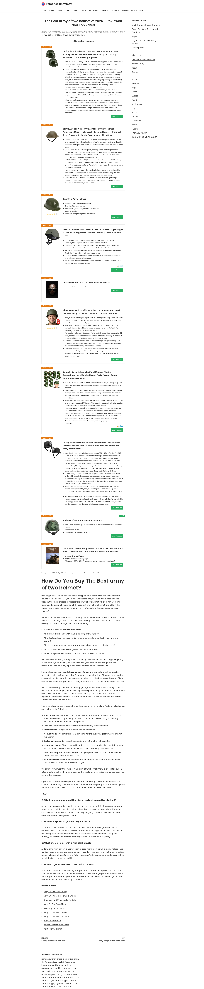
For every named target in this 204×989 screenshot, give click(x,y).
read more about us (86, 787)
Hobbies (136, 116)
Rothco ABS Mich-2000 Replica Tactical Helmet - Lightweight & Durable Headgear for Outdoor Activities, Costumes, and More (93, 232)
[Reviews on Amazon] (52, 214)
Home (44, 10)
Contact (135, 72)
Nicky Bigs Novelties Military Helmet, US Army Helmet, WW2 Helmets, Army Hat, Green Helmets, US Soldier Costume (91, 312)
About (134, 68)
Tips (134, 108)
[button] (118, 10)
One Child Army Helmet (74, 199)
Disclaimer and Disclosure (143, 59)
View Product (117, 116)
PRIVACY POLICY (140, 133)
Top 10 (83, 10)
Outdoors (137, 120)
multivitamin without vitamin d (146, 25)
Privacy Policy (138, 64)
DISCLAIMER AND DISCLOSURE (133, 10)
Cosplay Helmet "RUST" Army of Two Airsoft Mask (86, 282)
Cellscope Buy (138, 47)
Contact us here (57, 787)
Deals (67, 10)
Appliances (137, 104)
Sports (134, 112)
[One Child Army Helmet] (52, 204)
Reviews (52, 10)
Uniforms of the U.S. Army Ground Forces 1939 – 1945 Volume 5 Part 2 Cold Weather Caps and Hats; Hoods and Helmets (93, 550)
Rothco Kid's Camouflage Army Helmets (82, 520)
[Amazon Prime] (120, 266)
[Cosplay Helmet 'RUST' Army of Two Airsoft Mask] (52, 289)
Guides (75, 10)
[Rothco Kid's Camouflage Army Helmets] (52, 527)
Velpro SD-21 (137, 36)
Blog (60, 10)
